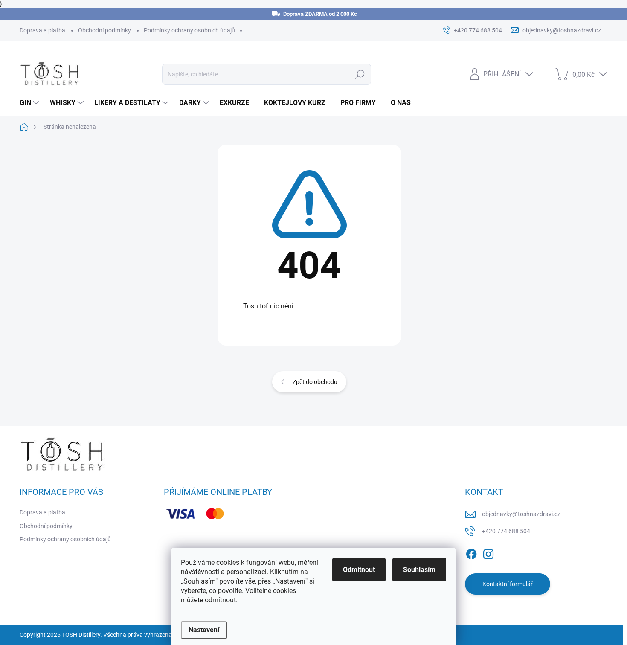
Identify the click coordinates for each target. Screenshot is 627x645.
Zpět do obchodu (315, 381)
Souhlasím (419, 570)
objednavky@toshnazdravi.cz (521, 514)
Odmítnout (359, 570)
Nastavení (204, 630)
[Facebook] (471, 552)
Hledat (360, 74)
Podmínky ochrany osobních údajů (189, 30)
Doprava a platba (42, 30)
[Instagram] (488, 552)
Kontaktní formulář (507, 584)
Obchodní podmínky (104, 30)
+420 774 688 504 (506, 531)
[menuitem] (30, 103)
